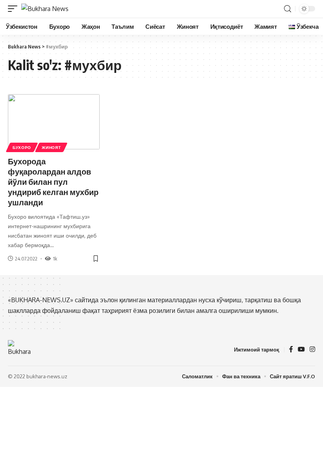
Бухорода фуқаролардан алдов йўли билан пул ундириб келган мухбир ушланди (53, 181)
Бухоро (22, 147)
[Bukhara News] (45, 8)
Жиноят (51, 147)
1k (55, 258)
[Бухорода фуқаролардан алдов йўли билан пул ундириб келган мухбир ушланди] (54, 121)
